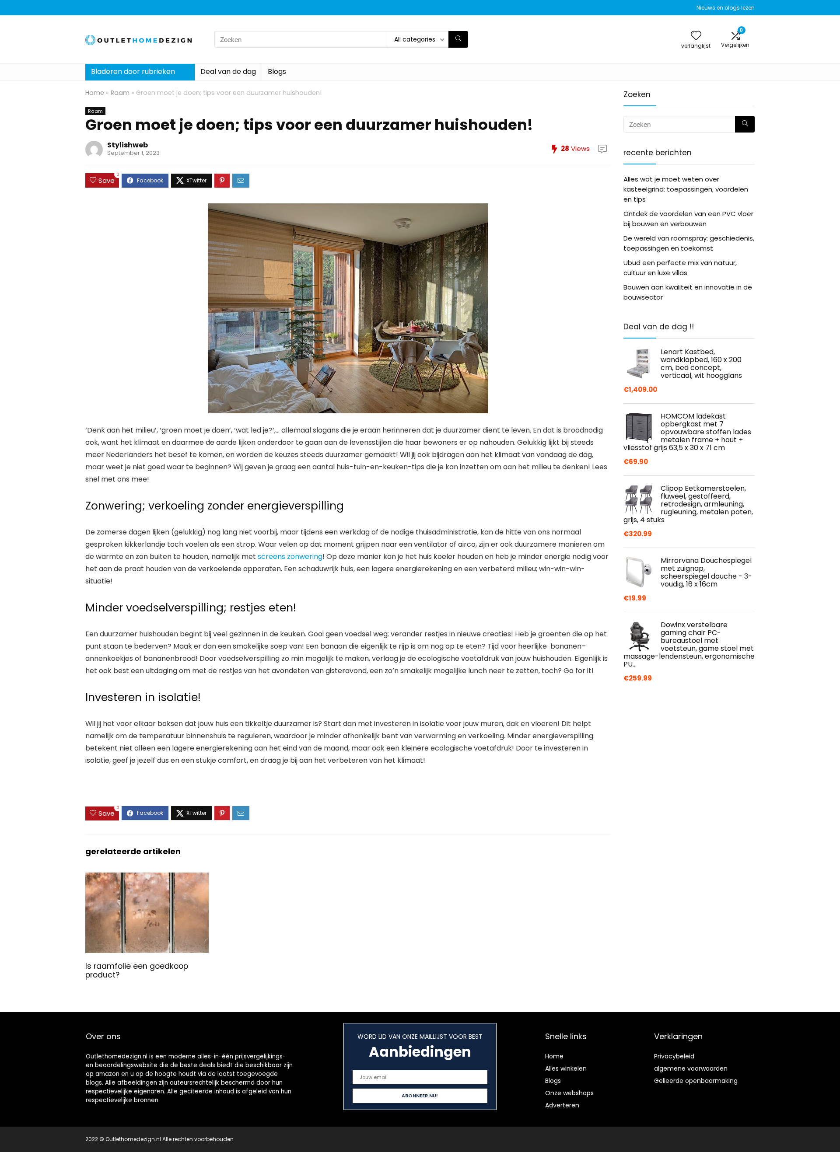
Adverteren (562, 1105)
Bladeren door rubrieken (133, 71)
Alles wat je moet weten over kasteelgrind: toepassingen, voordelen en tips (685, 189)
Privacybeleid (674, 1056)
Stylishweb (127, 145)
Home (94, 92)
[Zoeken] (458, 39)
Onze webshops (569, 1093)
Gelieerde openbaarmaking (696, 1080)
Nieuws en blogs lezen (725, 7)
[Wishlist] (696, 36)
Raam (120, 92)
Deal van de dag (228, 71)
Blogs (277, 71)
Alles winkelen (566, 1068)
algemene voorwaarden (691, 1068)
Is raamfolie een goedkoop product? (136, 970)
